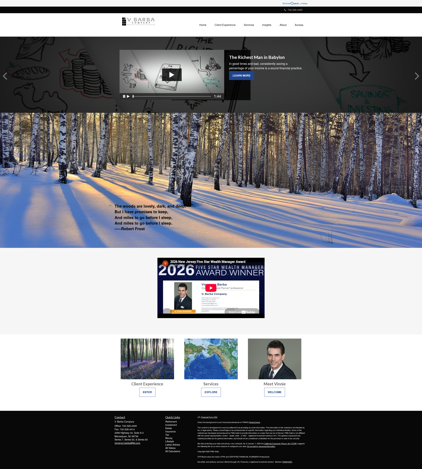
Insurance (170, 431)
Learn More (242, 75)
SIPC (290, 461)
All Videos (170, 448)
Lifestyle (169, 441)
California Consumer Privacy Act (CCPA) (280, 443)
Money (168, 438)
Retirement (171, 421)
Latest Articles (172, 444)
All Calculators (172, 451)
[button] (225, 25)
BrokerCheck (254, 422)
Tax (167, 434)
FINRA (285, 461)
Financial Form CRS (209, 417)
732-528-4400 (295, 9)
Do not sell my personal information (261, 446)
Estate (168, 428)
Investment (171, 424)
